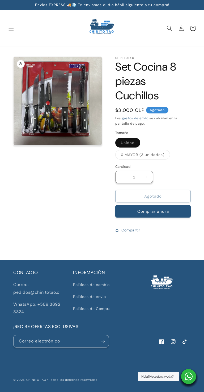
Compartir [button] (130, 230)
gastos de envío (135, 118)
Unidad (130, 144)
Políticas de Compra (91, 308)
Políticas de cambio (91, 284)
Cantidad (122, 166)
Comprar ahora (153, 211)
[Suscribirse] (103, 341)
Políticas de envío (89, 296)
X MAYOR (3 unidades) (145, 156)
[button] (11, 28)
